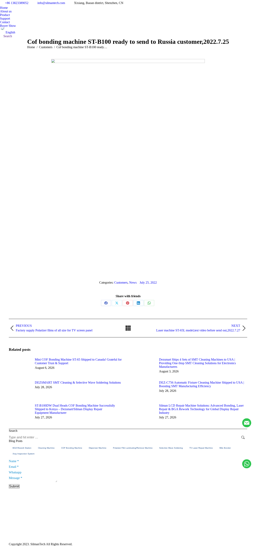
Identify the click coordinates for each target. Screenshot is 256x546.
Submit (14, 486)
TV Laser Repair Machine (201, 448)
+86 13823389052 (16, 3)
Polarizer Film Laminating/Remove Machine (133, 448)
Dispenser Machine (97, 448)
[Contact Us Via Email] (246, 423)
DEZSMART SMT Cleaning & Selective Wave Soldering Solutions (78, 382)
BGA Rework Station (22, 448)
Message (15, 478)
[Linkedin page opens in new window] (188, 528)
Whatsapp (15, 472)
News (133, 282)
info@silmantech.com (51, 3)
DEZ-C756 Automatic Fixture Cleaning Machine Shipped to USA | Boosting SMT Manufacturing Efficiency (201, 384)
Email (14, 466)
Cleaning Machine (46, 448)
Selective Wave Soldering (171, 448)
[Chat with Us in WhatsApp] (246, 464)
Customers (121, 282)
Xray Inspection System (23, 454)
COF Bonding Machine (71, 448)
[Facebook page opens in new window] (176, 528)
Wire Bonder (225, 448)
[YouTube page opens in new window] (182, 528)
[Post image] (20, 367)
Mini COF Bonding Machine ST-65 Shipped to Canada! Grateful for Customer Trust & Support (78, 361)
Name (14, 461)
